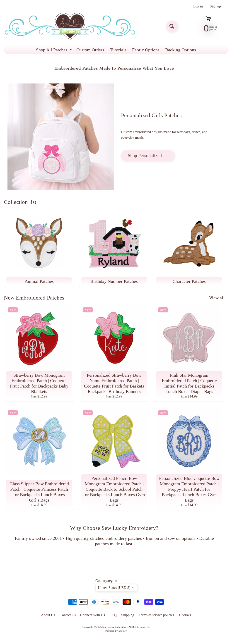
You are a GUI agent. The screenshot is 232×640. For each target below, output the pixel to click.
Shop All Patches (54, 50)
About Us (48, 615)
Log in (198, 6)
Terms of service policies (156, 615)
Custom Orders (90, 49)
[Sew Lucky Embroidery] (70, 26)
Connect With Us (92, 615)
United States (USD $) (114, 588)
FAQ (113, 615)
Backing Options (180, 49)
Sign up (215, 6)
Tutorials (118, 49)
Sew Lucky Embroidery (114, 627)
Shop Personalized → (147, 155)
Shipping (127, 615)
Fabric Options (146, 49)
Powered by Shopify (116, 630)
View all (217, 297)
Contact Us (68, 615)
